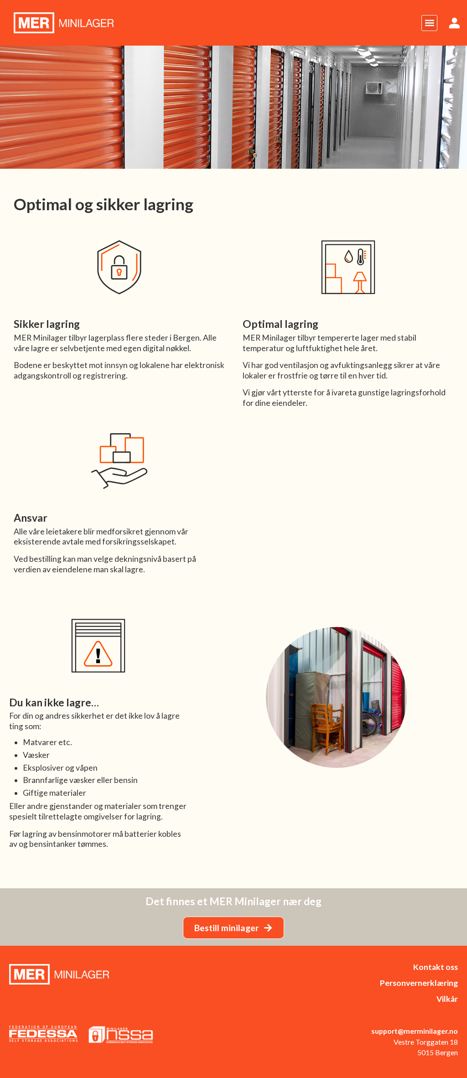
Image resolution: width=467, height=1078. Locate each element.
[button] (429, 23)
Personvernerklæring (419, 983)
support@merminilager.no (414, 1030)
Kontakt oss (435, 967)
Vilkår (447, 999)
